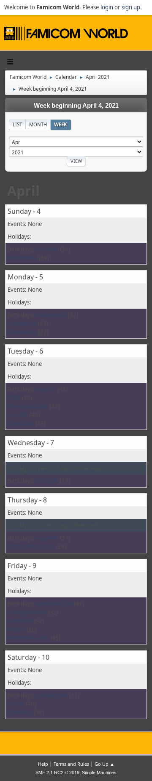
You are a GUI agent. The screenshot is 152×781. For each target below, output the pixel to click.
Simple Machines (99, 772)
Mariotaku (21, 423)
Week (60, 124)
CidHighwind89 (27, 612)
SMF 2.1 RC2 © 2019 (57, 772)
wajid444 (47, 538)
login (106, 7)
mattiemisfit (51, 315)
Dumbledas (22, 332)
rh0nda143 (22, 323)
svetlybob (20, 621)
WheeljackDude (28, 406)
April (23, 190)
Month (38, 124)
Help (43, 764)
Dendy (16, 704)
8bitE (14, 398)
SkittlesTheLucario (31, 546)
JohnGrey (20, 712)
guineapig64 (51, 695)
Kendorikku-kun (28, 638)
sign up (131, 7)
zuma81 (18, 414)
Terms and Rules (71, 764)
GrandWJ (47, 249)
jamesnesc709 (54, 604)
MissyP (16, 629)
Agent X (45, 389)
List (17, 124)
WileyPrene (23, 258)
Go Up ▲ (104, 764)
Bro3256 (47, 481)
